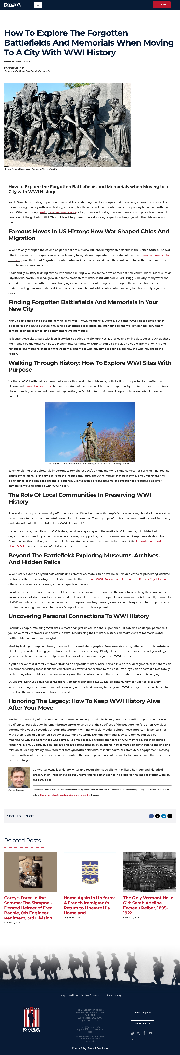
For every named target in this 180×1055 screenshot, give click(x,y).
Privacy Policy (79, 1048)
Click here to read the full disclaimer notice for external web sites (65, 795)
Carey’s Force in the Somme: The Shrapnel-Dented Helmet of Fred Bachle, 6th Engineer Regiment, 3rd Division (28, 908)
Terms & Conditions (98, 1048)
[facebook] (144, 1033)
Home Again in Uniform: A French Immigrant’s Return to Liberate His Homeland (89, 905)
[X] (157, 816)
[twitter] (138, 1033)
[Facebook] (151, 816)
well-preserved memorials (58, 212)
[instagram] (132, 1033)
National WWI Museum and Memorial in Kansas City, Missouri (125, 579)
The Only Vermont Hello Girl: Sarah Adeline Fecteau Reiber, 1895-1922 (148, 905)
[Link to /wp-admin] (132, 1040)
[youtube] (150, 1033)
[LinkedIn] (164, 816)
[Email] (170, 816)
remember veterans (38, 386)
